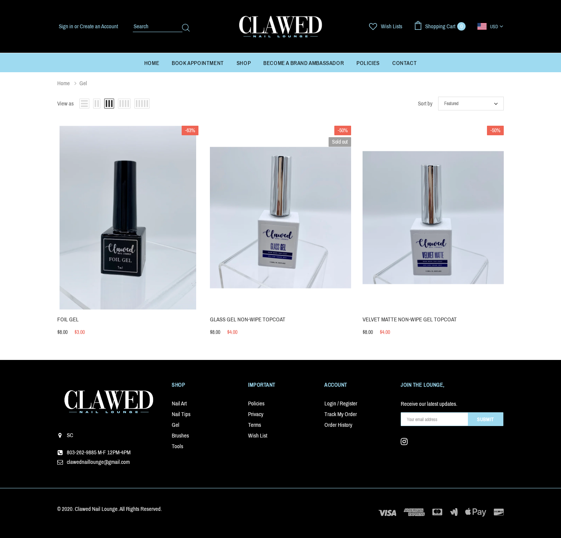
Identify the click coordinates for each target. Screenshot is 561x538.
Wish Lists (391, 26)
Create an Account (99, 26)
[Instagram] (406, 442)
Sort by (425, 103)
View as (65, 103)
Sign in (66, 26)
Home (63, 83)
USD (494, 26)
